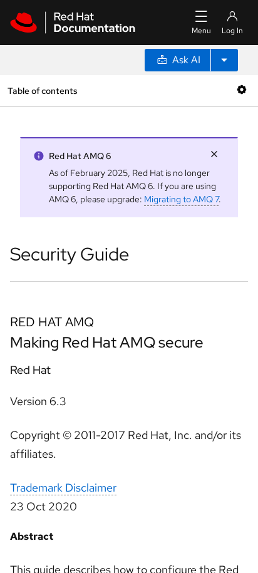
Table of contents (42, 90)
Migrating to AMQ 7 (181, 199)
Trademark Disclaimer (63, 487)
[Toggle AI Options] (224, 60)
